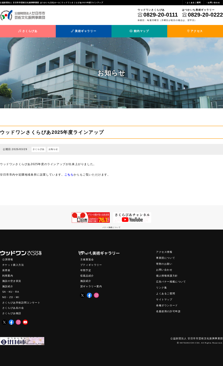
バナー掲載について (111, 227)
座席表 (6, 270)
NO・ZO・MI (10, 297)
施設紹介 (7, 286)
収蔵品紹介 (87, 275)
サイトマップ (164, 299)
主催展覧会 (87, 259)
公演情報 (7, 259)
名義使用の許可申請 (168, 311)
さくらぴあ (29, 31)
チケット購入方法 (13, 265)
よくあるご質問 (194, 2)
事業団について (165, 258)
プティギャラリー (91, 265)
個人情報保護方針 (167, 275)
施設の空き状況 (11, 281)
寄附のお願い (164, 264)
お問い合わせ (214, 2)
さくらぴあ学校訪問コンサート (21, 302)
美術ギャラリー (85, 31)
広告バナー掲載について (171, 281)
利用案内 (7, 275)
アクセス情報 (164, 252)
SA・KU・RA (10, 292)
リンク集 (161, 287)
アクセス (196, 31)
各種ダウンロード (167, 305)
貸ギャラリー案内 (91, 286)
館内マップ (141, 31)
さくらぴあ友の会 (13, 308)
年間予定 (85, 270)
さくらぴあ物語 (11, 313)
